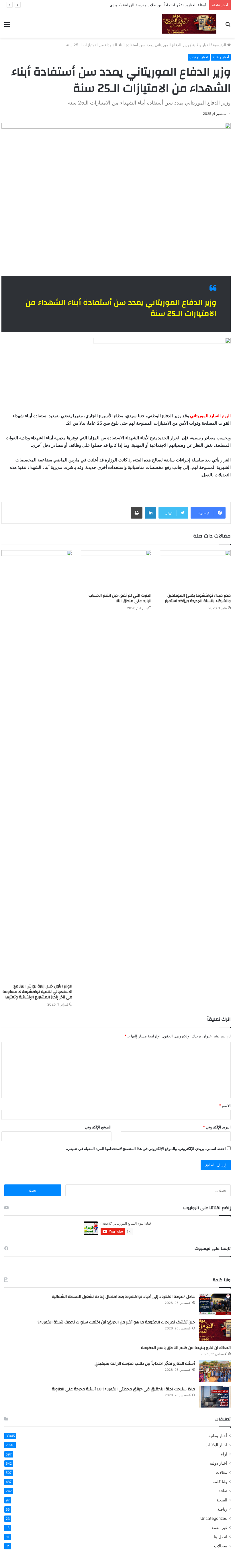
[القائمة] (7, 26)
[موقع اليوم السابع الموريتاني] (189, 24)
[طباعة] (136, 513)
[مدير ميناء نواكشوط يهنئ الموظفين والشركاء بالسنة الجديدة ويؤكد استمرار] (195, 570)
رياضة (222, 1509)
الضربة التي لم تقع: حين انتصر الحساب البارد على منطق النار (120, 598)
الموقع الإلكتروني (98, 1127)
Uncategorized (213, 1518)
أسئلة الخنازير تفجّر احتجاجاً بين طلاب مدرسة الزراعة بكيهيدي (158, 5)
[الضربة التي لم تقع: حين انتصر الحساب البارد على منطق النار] (116, 570)
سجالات (220, 1546)
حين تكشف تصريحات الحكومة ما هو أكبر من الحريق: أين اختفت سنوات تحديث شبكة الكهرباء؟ (116, 1322)
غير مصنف (218, 1527)
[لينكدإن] (150, 513)
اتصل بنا (220, 1536)
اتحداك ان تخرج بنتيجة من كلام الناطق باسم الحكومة (186, 1348)
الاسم (225, 1105)
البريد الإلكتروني (217, 1127)
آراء (224, 1454)
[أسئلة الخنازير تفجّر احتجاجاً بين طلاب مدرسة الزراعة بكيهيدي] (215, 1371)
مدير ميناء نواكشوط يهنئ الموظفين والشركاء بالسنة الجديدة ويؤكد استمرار (197, 598)
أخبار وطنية (201, 44)
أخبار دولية (218, 1463)
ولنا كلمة (220, 1481)
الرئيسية (220, 44)
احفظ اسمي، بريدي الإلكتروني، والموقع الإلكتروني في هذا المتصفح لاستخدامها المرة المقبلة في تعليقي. (146, 1148)
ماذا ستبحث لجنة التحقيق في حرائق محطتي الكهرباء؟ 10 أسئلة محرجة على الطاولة (123, 1389)
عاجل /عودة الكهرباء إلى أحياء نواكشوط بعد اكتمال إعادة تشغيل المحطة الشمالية (123, 1296)
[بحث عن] (228, 26)
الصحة (222, 1500)
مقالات (221, 1472)
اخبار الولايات (198, 57)
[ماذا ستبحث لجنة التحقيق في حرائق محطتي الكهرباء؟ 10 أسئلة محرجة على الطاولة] (215, 1397)
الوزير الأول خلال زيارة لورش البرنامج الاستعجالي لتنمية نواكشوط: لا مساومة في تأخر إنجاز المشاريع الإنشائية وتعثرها (37, 992)
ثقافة (223, 1491)
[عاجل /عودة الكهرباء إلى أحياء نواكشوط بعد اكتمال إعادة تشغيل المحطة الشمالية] (215, 1304)
